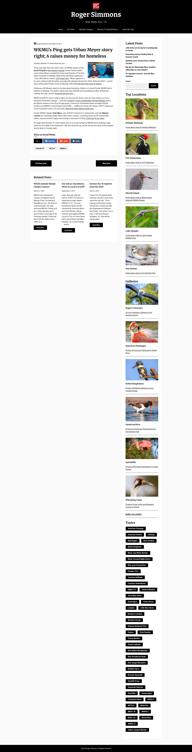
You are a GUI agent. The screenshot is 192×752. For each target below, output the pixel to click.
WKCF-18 (131, 712)
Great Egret (132, 602)
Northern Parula (134, 620)
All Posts (70, 29)
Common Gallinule (135, 577)
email (77, 141)
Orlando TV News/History (107, 29)
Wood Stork (146, 718)
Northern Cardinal (135, 614)
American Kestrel (135, 535)
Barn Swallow (148, 541)
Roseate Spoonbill (135, 675)
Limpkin (131, 608)
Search (128, 81)
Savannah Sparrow (135, 687)
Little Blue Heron (147, 608)
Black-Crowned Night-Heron (139, 559)
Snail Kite (131, 693)
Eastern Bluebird (148, 589)
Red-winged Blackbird (136, 663)
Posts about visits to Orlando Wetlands (141, 127)
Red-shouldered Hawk (137, 657)
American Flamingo (136, 528)
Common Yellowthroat (137, 583)
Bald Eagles (132, 541)
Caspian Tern (133, 571)
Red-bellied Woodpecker (138, 650)
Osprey (131, 632)
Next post (106, 163)
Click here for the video (95, 118)
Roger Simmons (96, 15)
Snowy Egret (147, 693)
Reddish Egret (133, 669)
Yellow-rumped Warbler (137, 730)
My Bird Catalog (85, 29)
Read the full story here (64, 94)
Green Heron (148, 602)
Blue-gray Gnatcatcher (137, 565)
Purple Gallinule (134, 644)
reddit (65, 141)
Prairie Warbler (134, 638)
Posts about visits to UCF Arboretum (140, 163)
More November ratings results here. (80, 109)
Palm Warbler (145, 632)
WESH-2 (151, 699)
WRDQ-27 (132, 724)
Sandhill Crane (134, 681)
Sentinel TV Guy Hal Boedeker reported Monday (86, 101)
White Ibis (144, 705)
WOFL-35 (131, 718)
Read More (40, 228)
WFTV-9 (52, 148)
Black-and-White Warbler (138, 553)
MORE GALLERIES (134, 514)
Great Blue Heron (135, 596)
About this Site (128, 29)
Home (60, 29)
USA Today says (62, 78)
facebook (51, 141)
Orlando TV (40, 148)
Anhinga (151, 535)
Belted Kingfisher (135, 547)
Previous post (41, 163)
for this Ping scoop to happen (90, 84)
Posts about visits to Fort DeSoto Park (140, 273)
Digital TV (132, 589)
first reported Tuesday (56, 70)
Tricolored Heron (134, 699)
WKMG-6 (63, 148)
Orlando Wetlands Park (137, 626)
